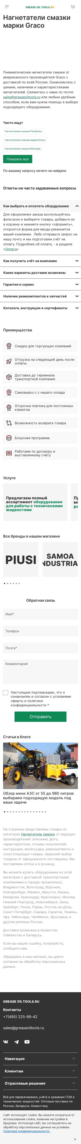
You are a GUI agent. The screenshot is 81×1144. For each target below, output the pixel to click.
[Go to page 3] (10, 583)
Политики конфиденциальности (26, 1131)
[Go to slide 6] (19, 811)
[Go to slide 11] (33, 811)
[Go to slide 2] (7, 811)
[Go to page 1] (4, 583)
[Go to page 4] (13, 583)
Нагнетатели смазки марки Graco (25, 139)
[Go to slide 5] (16, 811)
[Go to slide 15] (45, 811)
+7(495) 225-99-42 (20, 1017)
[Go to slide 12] (36, 811)
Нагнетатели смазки (38, 834)
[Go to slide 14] (42, 811)
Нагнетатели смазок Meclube (22, 148)
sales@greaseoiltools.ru (21, 97)
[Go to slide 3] (10, 811)
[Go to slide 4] (13, 811)
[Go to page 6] (19, 583)
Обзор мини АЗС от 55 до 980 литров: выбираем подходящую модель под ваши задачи (38, 797)
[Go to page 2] (7, 583)
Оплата (11, 249)
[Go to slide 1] (4, 811)
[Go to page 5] (16, 583)
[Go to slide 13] (39, 811)
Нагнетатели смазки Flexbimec (23, 131)
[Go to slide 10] (30, 811)
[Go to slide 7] (22, 811)
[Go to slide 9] (27, 811)
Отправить (41, 716)
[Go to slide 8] (25, 811)
